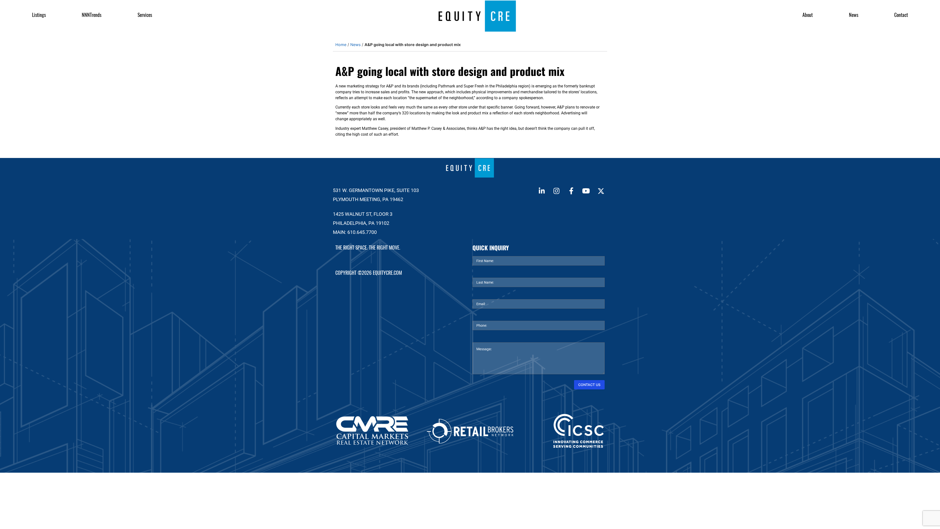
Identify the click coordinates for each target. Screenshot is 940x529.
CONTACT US (589, 385)
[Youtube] (586, 191)
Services (145, 15)
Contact (901, 15)
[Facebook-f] (571, 191)
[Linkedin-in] (542, 191)
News (853, 15)
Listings (39, 15)
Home (340, 44)
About (807, 15)
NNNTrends (91, 15)
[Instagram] (556, 191)
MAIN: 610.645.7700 (355, 232)
